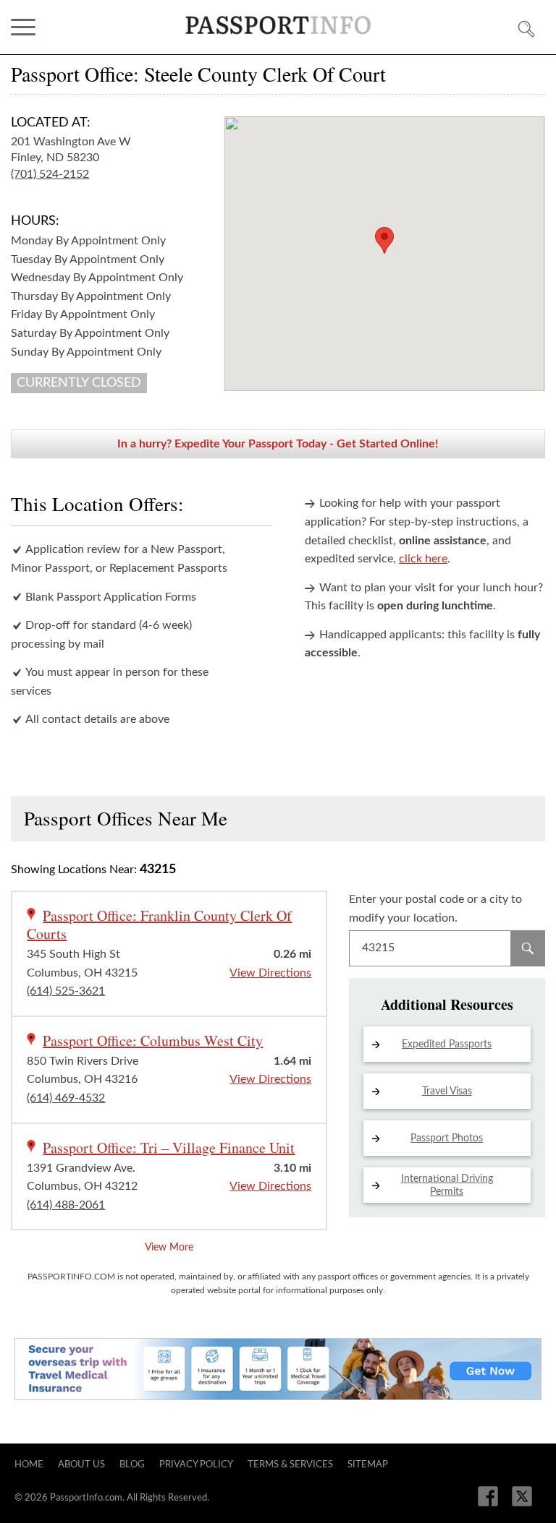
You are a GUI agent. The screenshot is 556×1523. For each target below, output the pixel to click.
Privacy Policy (196, 1465)
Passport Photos (446, 1138)
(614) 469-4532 (66, 1098)
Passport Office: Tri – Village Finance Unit (169, 1147)
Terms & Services (290, 1465)
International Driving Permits (447, 1185)
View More (169, 1248)
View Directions (270, 973)
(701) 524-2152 (50, 174)
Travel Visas (447, 1091)
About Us (81, 1465)
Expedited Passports (447, 1044)
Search (527, 948)
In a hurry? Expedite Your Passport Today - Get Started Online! (278, 444)
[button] (384, 240)
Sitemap (368, 1465)
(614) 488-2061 (66, 1205)
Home (28, 1465)
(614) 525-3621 (66, 991)
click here (423, 559)
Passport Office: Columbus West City (153, 1040)
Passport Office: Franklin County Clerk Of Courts (159, 924)
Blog (132, 1465)
